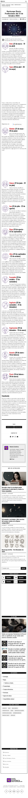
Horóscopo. (5, 692)
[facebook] (20, 19)
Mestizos (6, 752)
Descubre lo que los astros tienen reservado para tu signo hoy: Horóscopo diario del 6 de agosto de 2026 (16, 658)
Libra (11, 254)
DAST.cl (16, 785)
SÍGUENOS (8, 577)
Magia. (4, 680)
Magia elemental (15, 708)
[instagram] (23, 19)
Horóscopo (5, 708)
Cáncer (11, 183)
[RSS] (21, 791)
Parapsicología (17, 4)
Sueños (12, 710)
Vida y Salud (7, 755)
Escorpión (12, 277)
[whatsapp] (15, 437)
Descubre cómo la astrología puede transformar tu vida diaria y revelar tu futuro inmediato (13, 489)
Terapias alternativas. (8, 689)
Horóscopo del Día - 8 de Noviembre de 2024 (13, 550)
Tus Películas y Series (9, 758)
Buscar (23, 568)
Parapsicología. (6, 686)
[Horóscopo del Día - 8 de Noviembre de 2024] (14, 541)
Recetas (6, 764)
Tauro (11, 67)
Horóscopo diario (18, 427)
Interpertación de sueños (7, 713)
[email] (17, 437)
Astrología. (5, 676)
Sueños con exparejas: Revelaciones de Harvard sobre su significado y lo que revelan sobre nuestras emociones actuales (14, 635)
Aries (11, 43)
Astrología (8, 4)
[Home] (14, 780)
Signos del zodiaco (7, 696)
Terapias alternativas (6, 5)
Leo (10, 206)
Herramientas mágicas (17, 713)
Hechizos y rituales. (9, 683)
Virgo (11, 229)
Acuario (12, 352)
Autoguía (6, 767)
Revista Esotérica (14, 19)
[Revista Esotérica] (10, 459)
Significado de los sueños (19, 710)
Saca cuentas (7, 761)
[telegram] (25, 19)
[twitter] (22, 19)
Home (4, 4)
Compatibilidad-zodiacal (8, 699)
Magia (12, 4)
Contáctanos (21, 786)
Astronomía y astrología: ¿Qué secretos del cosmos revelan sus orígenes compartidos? (13, 521)
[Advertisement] (14, 88)
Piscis (11, 374)
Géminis (12, 128)
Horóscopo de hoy (10, 427)
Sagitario (12, 302)
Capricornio (13, 328)
